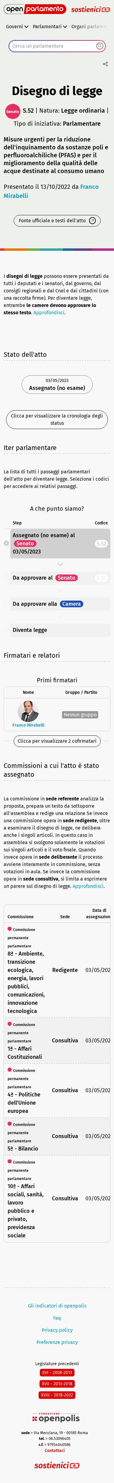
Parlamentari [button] (47, 26)
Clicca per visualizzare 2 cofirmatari (57, 741)
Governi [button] (14, 26)
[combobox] (57, 46)
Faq (57, 1318)
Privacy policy (57, 1330)
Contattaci (55, 1450)
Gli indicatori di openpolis (57, 1306)
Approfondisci (48, 312)
